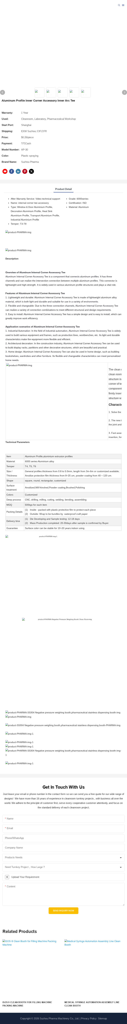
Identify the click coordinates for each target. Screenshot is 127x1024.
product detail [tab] (63, 189)
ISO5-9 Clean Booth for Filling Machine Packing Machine (27, 1004)
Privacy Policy (89, 1018)
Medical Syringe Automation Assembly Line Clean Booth (91, 1004)
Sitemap (102, 1018)
